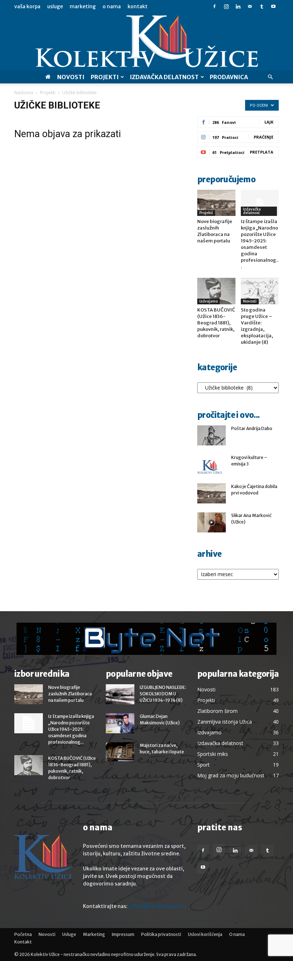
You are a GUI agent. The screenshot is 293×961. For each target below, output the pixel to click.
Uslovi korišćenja (205, 934)
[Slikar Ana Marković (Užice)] (211, 522)
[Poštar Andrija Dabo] (211, 435)
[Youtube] (273, 6)
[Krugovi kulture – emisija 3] (211, 466)
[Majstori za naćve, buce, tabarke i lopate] (120, 751)
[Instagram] (226, 6)
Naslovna (23, 93)
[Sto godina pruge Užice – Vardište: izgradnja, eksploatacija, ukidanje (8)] (260, 291)
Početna (23, 934)
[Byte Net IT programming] (146, 639)
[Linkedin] (238, 6)
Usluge (55, 6)
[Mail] (249, 6)
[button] (270, 77)
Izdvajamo (208, 301)
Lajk (268, 122)
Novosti (70, 77)
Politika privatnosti (161, 934)
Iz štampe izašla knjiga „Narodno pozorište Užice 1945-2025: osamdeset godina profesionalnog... (259, 244)
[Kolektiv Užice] (146, 42)
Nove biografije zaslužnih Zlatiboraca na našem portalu (214, 231)
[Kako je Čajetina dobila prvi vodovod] (211, 493)
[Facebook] (214, 6)
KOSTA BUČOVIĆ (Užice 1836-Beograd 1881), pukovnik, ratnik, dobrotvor (216, 323)
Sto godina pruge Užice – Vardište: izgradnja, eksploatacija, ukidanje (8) (257, 326)
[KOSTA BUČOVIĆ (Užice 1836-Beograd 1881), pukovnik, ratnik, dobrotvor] (216, 291)
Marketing (83, 6)
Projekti (105, 77)
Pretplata (261, 152)
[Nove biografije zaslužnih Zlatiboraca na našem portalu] (216, 203)
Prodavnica (229, 77)
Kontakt (138, 6)
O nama (112, 6)
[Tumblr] (261, 6)
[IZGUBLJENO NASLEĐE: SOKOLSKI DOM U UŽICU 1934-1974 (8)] (120, 694)
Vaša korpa (27, 6)
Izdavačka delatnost (252, 211)
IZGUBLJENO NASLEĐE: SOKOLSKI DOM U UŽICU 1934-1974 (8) (163, 694)
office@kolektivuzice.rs (158, 906)
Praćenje (263, 137)
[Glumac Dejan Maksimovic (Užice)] (120, 723)
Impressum (123, 934)
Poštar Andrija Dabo (251, 428)
